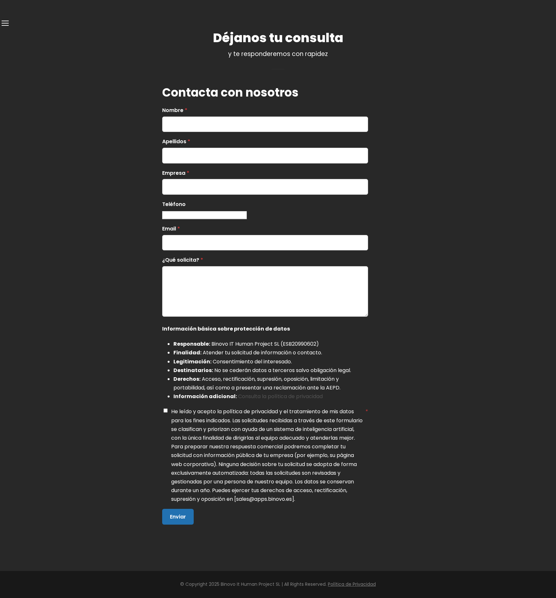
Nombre (174, 110)
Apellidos (176, 141)
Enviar (178, 516)
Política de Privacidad (352, 584)
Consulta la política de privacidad (280, 396)
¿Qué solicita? (182, 260)
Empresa (175, 173)
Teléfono (174, 204)
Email (171, 228)
